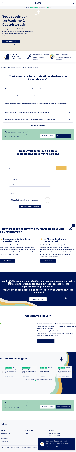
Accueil (3, 67)
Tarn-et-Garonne (20, 67)
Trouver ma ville (11, 45)
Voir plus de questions (38, 125)
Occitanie (11, 67)
